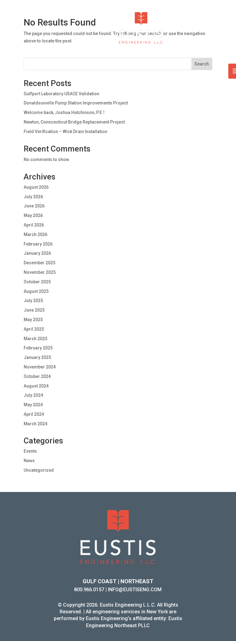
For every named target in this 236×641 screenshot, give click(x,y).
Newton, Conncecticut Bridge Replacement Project (74, 122)
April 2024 (34, 414)
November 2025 (40, 272)
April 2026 (34, 224)
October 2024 (37, 376)
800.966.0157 (89, 589)
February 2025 (38, 347)
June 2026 (34, 205)
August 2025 (36, 291)
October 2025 (37, 281)
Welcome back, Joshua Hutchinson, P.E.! (64, 112)
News (29, 460)
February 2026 (38, 244)
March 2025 (35, 338)
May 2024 (33, 404)
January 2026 (37, 253)
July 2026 (33, 196)
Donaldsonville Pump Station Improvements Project (76, 102)
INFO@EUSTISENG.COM (135, 589)
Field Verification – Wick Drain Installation (65, 131)
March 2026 (35, 234)
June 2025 (34, 310)
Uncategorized (39, 470)
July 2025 (33, 300)
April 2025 (34, 329)
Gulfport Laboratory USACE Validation (61, 93)
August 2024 (36, 385)
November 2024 (40, 366)
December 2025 (39, 262)
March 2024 (35, 423)
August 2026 (36, 187)
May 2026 (33, 215)
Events (30, 451)
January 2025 (37, 357)
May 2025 (33, 319)
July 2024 (33, 395)
